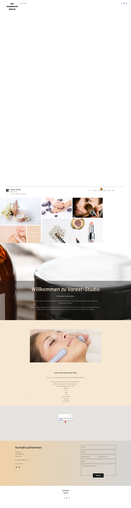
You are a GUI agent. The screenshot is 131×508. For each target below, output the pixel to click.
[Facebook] (124, 3)
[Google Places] (126, 3)
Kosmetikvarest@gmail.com (22, 460)
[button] (101, 188)
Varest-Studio (16, 189)
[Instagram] (122, 3)
